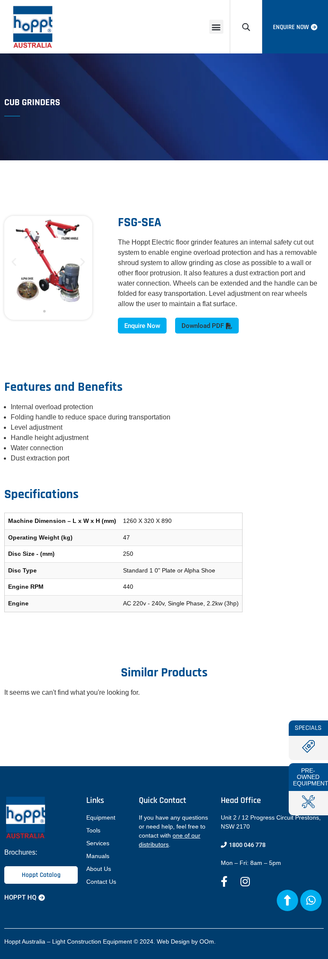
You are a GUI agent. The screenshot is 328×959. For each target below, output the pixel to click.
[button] (216, 27)
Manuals (97, 856)
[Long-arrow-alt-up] (287, 900)
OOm (206, 941)
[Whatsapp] (311, 900)
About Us (98, 868)
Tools (93, 830)
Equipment (100, 817)
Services (97, 843)
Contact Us (101, 881)
